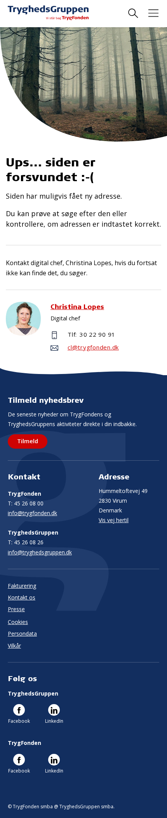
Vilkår (14, 645)
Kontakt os (21, 597)
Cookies (18, 622)
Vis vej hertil (114, 520)
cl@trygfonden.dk (93, 347)
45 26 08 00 (25, 503)
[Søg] (133, 13)
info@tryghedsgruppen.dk (40, 552)
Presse (16, 609)
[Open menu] (153, 13)
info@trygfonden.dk (32, 513)
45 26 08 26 (25, 542)
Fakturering (22, 585)
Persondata (22, 633)
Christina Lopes (77, 306)
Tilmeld (27, 441)
